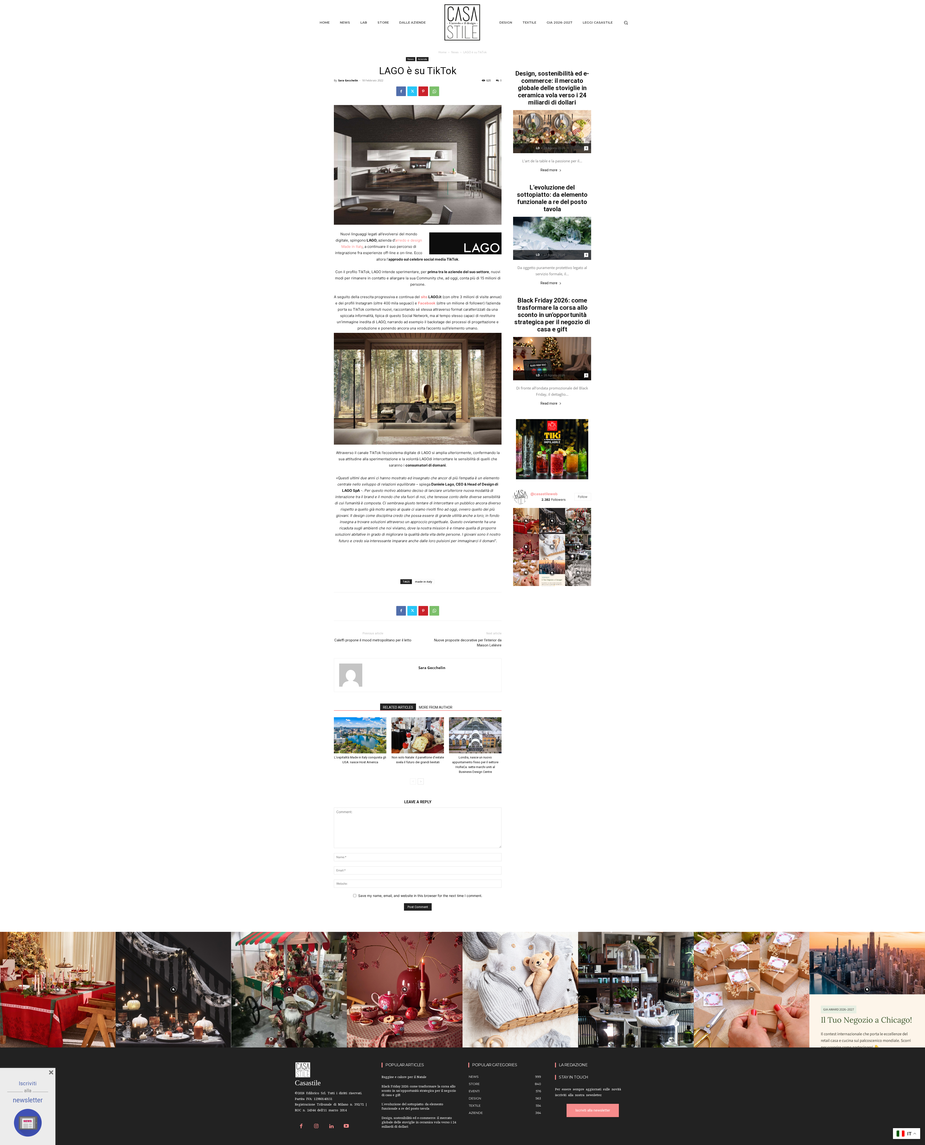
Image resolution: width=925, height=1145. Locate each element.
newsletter (28, 1100)
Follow (583, 497)
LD (538, 148)
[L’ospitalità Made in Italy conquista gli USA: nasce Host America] (360, 735)
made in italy (423, 581)
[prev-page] (413, 781)
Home (442, 52)
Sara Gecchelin (348, 80)
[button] (625, 22)
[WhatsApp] (434, 91)
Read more (549, 170)
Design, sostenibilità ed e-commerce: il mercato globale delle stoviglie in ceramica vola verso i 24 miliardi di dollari (552, 88)
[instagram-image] (526, 521)
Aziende (422, 59)
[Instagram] (316, 1126)
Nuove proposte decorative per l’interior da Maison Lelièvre (468, 642)
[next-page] (421, 781)
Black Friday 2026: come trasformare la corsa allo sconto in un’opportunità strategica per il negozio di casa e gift (552, 315)
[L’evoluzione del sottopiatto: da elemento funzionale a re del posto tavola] (552, 238)
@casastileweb (543, 494)
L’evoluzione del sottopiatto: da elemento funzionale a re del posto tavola (552, 198)
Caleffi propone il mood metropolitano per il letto (372, 640)
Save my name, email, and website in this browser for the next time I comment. (420, 896)
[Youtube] (346, 1126)
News (455, 52)
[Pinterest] (423, 91)
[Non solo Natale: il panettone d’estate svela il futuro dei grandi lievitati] (417, 735)
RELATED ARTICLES (398, 707)
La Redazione (573, 1065)
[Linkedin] (331, 1126)
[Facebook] (401, 91)
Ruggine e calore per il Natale (404, 1077)
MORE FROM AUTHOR (435, 707)
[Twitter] (412, 91)
